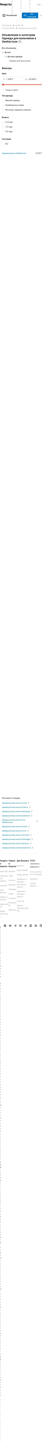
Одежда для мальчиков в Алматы (15, 807)
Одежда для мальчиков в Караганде (16, 811)
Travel (11, 876)
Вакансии (33, 879)
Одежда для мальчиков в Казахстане (16, 848)
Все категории (31, 15)
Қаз (39, 4)
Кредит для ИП (22, 875)
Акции (11, 894)
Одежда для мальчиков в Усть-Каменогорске (14, 821)
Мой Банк (12, 885)
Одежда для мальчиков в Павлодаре (16, 839)
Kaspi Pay (20, 866)
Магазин (12, 871)
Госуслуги (12, 898)
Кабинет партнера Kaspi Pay (22, 908)
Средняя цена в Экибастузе (14, 153)
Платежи (12, 880)
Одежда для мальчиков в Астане (14, 803)
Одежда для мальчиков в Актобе (14, 826)
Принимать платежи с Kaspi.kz (21, 894)
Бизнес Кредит (22, 870)
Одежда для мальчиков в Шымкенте (16, 816)
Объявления (11, 15)
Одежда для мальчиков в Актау (14, 831)
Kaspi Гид (12, 910)
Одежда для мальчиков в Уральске (15, 843)
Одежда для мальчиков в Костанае (15, 835)
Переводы (12, 889)
